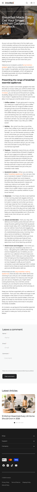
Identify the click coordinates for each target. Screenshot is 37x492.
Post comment (9, 376)
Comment (5, 353)
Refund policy (5, 485)
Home (3, 8)
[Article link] (18, 407)
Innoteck (8, 477)
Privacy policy (5, 482)
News (8, 8)
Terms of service (16, 482)
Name (4, 333)
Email (4, 343)
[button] (3, 3)
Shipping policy (26, 482)
